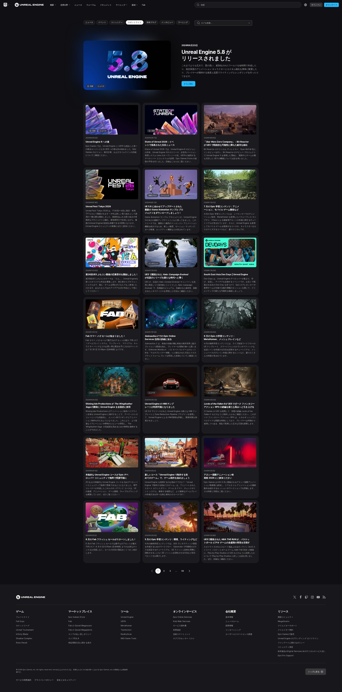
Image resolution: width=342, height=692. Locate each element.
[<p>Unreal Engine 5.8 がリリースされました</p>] (171, 65)
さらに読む (188, 84)
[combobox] (224, 23)
